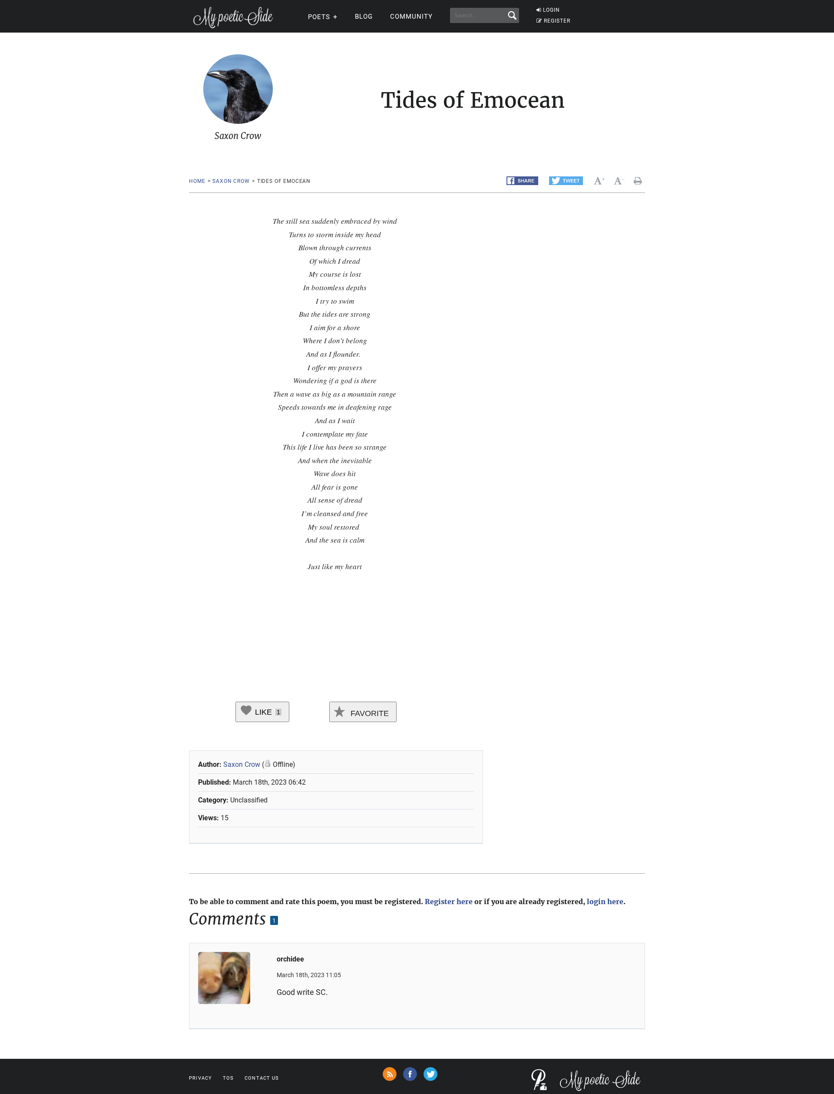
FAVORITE (368, 713)
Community (411, 16)
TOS (228, 1078)
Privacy (200, 1078)
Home (197, 181)
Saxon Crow (230, 181)
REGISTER (557, 21)
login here (605, 901)
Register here (449, 901)
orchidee (290, 959)
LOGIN (551, 10)
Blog (364, 16)
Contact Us (262, 1078)
